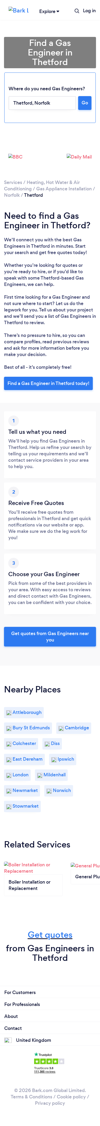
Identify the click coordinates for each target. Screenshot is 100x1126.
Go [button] (85, 103)
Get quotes (50, 935)
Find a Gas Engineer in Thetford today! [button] (48, 383)
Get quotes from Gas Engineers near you (50, 636)
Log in (89, 10)
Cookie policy (71, 1097)
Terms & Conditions (31, 1097)
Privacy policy (50, 1103)
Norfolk (12, 195)
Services (13, 182)
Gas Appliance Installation (64, 189)
